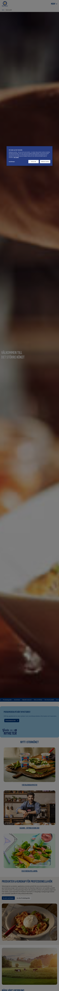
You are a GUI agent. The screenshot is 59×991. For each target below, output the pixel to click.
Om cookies (16, 157)
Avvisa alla (33, 161)
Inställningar (12, 161)
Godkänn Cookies (45, 161)
